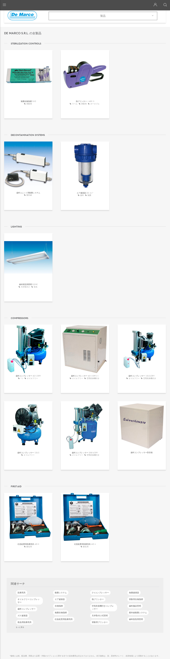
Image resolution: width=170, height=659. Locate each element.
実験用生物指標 (136, 599)
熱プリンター (98, 599)
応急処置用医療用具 (64, 619)
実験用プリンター (100, 622)
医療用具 (22, 592)
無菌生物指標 (61, 612)
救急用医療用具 (25, 622)
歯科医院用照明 (136, 619)
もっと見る (20, 627)
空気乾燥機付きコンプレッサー (103, 607)
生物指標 (59, 606)
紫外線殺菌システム (138, 612)
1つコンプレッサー (100, 592)
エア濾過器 (60, 599)
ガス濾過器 (23, 615)
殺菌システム (61, 592)
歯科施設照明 (135, 606)
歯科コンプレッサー (27, 609)
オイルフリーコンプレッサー (29, 600)
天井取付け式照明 (100, 615)
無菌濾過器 (134, 592)
